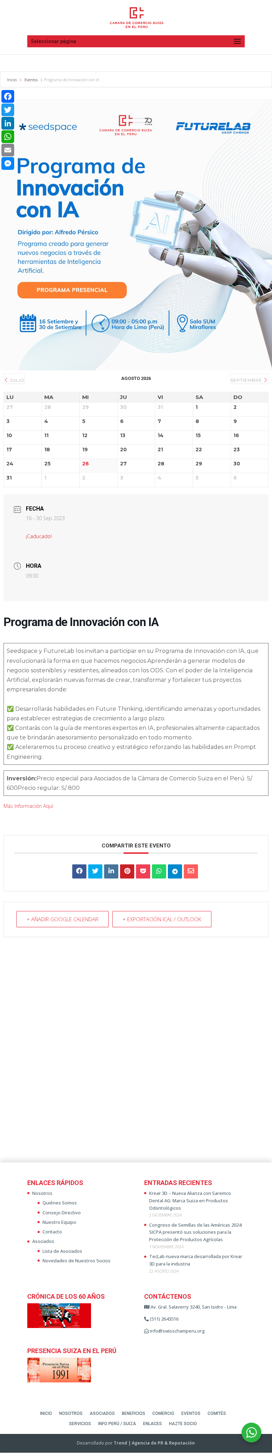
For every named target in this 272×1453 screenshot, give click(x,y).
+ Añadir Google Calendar (62, 919)
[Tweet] (95, 871)
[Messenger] (7, 163)
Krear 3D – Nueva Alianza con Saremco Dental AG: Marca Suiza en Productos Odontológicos (190, 1200)
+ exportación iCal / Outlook (162, 919)
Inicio (12, 79)
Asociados (43, 1241)
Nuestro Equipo (59, 1222)
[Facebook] (7, 96)
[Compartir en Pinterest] (127, 871)
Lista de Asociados (62, 1251)
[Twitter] (7, 110)
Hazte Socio (183, 1423)
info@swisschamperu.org (177, 1331)
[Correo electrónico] (191, 871)
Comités (217, 1413)
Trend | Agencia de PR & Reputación (154, 1443)
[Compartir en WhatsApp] (159, 871)
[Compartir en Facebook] (79, 871)
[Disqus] (136, 1053)
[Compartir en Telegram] (175, 871)
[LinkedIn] (111, 871)
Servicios (80, 1423)
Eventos (31, 79)
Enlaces (152, 1423)
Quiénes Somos (59, 1202)
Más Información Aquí (28, 806)
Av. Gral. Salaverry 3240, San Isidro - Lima (193, 1307)
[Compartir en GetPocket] (143, 871)
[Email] (7, 150)
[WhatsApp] (7, 136)
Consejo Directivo (61, 1212)
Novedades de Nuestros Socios (76, 1260)
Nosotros (42, 1193)
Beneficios (133, 1413)
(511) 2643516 (163, 1319)
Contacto (52, 1231)
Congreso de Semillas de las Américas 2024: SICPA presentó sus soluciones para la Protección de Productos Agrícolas (195, 1232)
